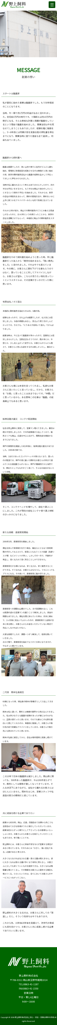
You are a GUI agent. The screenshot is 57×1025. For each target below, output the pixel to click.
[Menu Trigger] (52, 4)
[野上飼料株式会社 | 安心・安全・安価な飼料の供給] (13, 3)
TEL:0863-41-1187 (29, 984)
